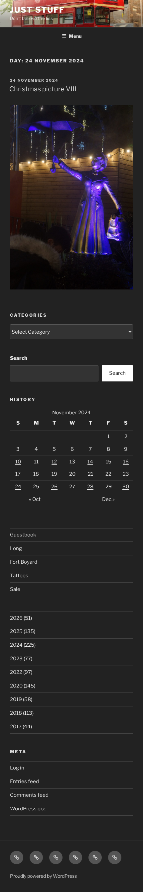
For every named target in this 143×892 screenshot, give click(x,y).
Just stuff (37, 10)
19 (54, 474)
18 (36, 474)
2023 (16, 659)
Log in (17, 768)
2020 (16, 686)
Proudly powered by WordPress (43, 876)
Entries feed (24, 781)
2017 (16, 727)
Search (18, 358)
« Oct (35, 499)
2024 (16, 645)
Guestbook (23, 535)
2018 (16, 713)
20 (72, 474)
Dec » (108, 499)
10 (18, 462)
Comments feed (29, 795)
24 (18, 487)
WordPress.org (28, 809)
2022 (16, 672)
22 (108, 474)
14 (90, 462)
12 (54, 462)
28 (90, 487)
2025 (16, 631)
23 (126, 474)
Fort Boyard (23, 562)
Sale (15, 589)
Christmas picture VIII (42, 89)
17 (18, 474)
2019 (16, 699)
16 (126, 462)
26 (54, 487)
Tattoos (19, 576)
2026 (16, 618)
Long (16, 548)
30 (125, 487)
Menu (75, 36)
